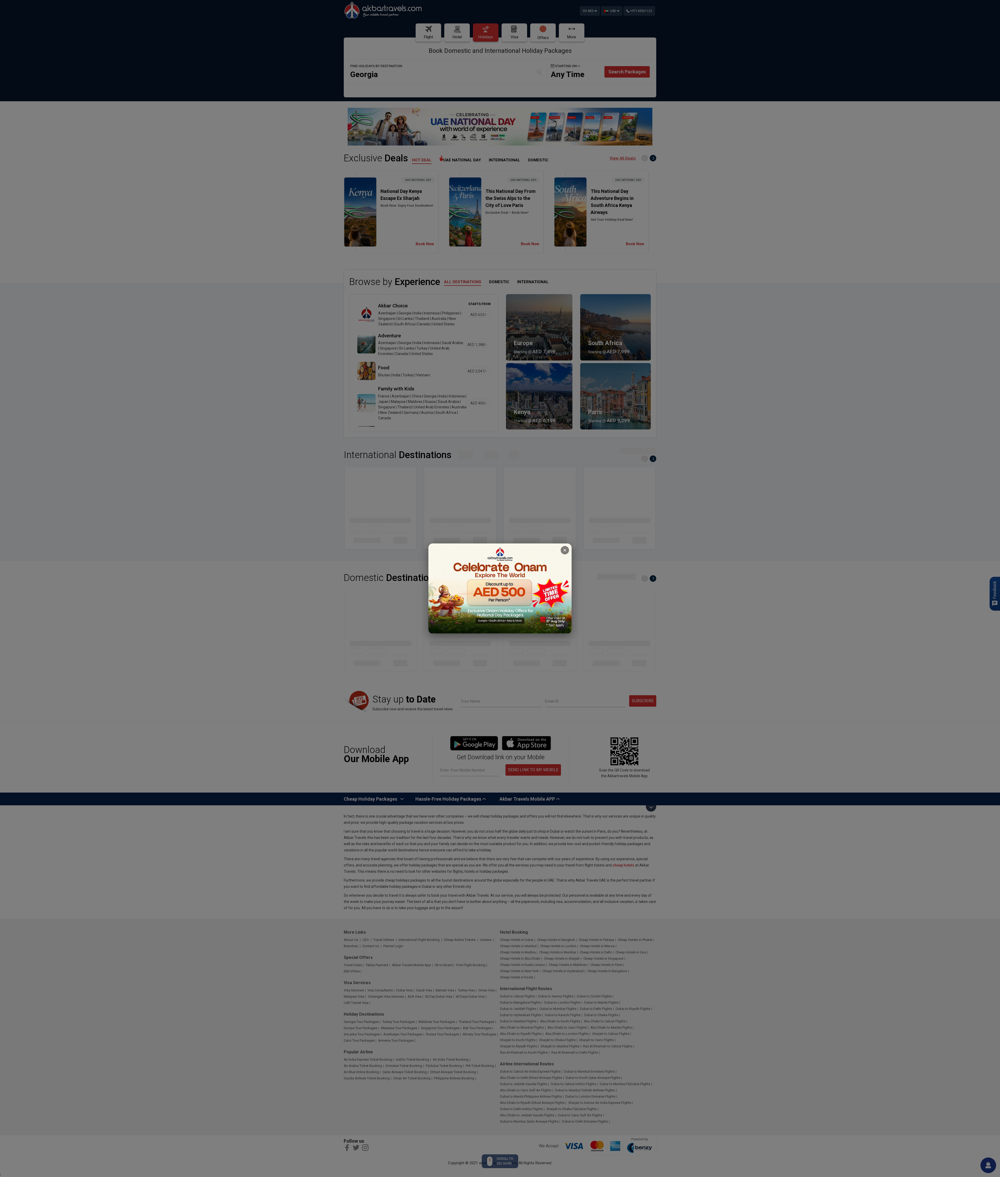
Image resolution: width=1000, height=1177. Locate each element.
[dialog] (500, 588)
